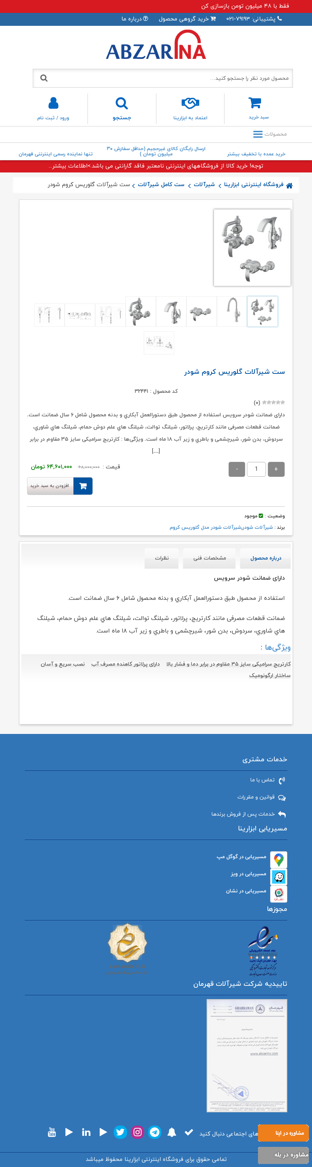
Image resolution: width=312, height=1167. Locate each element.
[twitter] (120, 1132)
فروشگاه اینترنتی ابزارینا (253, 185)
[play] (103, 1132)
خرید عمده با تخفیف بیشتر (256, 154)
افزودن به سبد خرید (49, 486)
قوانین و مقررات (256, 797)
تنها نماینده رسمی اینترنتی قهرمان (56, 154)
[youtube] (52, 1132)
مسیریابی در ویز (248, 874)
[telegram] (154, 1132)
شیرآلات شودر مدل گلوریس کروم (205, 527)
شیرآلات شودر (257, 527)
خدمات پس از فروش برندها (243, 814)
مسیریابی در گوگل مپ (241, 856)
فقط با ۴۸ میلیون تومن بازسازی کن (245, 6)
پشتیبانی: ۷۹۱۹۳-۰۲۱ (250, 19)
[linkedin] (86, 1132)
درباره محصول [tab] (266, 558)
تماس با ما (262, 780)
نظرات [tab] (162, 558)
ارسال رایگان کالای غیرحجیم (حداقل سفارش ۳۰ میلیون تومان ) (156, 151)
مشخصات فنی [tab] (209, 558)
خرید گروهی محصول (184, 19)
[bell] (172, 1132)
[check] (189, 1132)
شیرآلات (204, 185)
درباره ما (131, 19)
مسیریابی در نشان (246, 891)
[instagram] (138, 1132)
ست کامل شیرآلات (161, 185)
